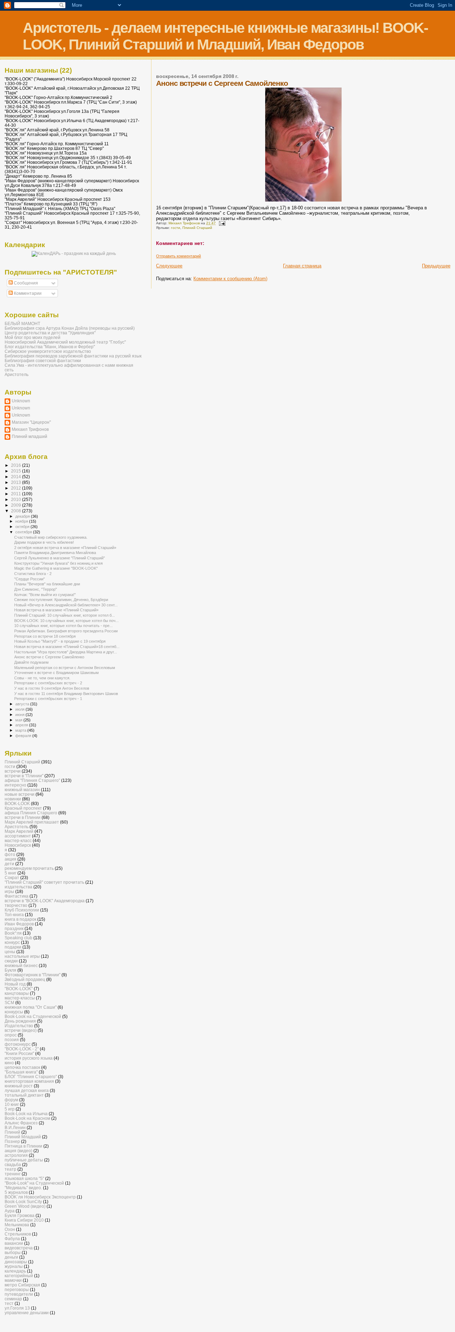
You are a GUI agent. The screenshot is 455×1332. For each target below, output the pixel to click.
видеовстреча (19, 1247)
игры (9, 891)
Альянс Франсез (21, 1123)
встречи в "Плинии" (24, 775)
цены (10, 951)
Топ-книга (14, 914)
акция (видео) (18, 1150)
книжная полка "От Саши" (31, 1007)
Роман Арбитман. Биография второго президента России (66, 631)
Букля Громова (19, 1215)
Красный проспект (23, 808)
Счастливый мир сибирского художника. (50, 537)
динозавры (16, 1261)
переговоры (17, 1289)
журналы (14, 1266)
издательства (18, 886)
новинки (13, 798)
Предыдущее (436, 265)
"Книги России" (19, 1053)
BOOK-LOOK (17, 803)
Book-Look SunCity (23, 1201)
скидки (11, 960)
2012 (16, 488)
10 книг (12, 1104)
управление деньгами (27, 1312)
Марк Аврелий (19, 831)
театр (10, 1169)
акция (10, 859)
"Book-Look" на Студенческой (34, 1183)
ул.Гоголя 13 (17, 1308)
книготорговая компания (29, 1081)
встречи (13, 771)
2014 (16, 476)
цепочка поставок (22, 1067)
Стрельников (18, 1234)
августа (22, 704)
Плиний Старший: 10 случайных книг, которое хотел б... (64, 615)
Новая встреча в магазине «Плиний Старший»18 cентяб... (66, 646)
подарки (13, 947)
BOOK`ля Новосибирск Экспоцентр (40, 1197)
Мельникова (17, 1224)
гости (175, 228)
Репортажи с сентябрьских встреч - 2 (48, 683)
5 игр (10, 1109)
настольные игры (22, 956)
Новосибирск (18, 845)
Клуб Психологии (22, 910)
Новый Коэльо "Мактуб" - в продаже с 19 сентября (60, 641)
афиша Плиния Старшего (31, 812)
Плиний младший (29, 436)
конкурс (12, 942)
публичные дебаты (24, 1160)
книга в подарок (20, 919)
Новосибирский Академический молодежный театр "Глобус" (65, 342)
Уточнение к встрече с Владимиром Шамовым (56, 672)
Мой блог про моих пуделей (32, 337)
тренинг (13, 1173)
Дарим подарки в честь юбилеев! (44, 542)
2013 (16, 482)
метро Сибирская (22, 1285)
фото (10, 854)
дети (9, 863)
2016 (16, 465)
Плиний (12, 1132)
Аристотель (16, 374)
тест (9, 1303)
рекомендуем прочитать (29, 868)
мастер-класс (18, 840)
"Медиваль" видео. (23, 1187)
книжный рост (19, 1085)
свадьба (13, 1164)
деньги (11, 1257)
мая (19, 720)
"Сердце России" (29, 579)
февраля (23, 735)
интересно (15, 785)
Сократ (12, 877)
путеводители (19, 1294)
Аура (10, 1210)
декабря (23, 516)
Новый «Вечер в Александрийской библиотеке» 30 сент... (66, 605)
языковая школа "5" (24, 1178)
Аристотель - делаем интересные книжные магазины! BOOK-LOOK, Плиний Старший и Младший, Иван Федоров (225, 36)
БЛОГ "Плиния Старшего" (31, 1076)
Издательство (19, 1025)
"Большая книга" (21, 1072)
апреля (22, 725)
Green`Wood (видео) (25, 1206)
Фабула (12, 1238)
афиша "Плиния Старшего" (32, 780)
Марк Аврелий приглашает (32, 822)
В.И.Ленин (15, 1127)
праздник (14, 928)
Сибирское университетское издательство (48, 351)
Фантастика (16, 896)
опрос (11, 1035)
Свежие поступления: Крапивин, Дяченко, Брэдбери (61, 599)
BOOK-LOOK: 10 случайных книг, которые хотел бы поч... (66, 620)
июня (20, 714)
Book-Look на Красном (27, 1118)
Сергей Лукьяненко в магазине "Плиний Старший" (59, 558)
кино (9, 1062)
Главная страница (302, 265)
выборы (13, 1252)
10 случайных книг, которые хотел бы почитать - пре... (63, 625)
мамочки (13, 1280)
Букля (10, 970)
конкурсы (14, 1011)
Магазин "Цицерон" (31, 422)
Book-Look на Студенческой (33, 1016)
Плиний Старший (197, 228)
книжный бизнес (21, 965)
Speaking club (18, 937)
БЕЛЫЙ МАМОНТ (22, 323)
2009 (16, 505)
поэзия (12, 1039)
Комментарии (27, 293)
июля (20, 709)
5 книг (10, 873)
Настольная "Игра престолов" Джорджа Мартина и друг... (65, 652)
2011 (16, 493)
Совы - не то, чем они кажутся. (42, 678)
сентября (24, 532)
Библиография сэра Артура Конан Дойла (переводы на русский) (70, 328)
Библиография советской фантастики (43, 360)
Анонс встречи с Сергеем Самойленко (49, 657)
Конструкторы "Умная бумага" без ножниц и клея (58, 563)
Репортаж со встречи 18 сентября (45, 636)
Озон (10, 1229)
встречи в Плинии (23, 817)
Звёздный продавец (25, 979)
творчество (16, 905)
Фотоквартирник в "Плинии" (32, 974)
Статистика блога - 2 (33, 573)
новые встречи (19, 794)
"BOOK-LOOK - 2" (22, 1048)
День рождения (20, 1021)
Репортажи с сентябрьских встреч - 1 (48, 698)
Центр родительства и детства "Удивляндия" (50, 332)
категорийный (19, 1275)
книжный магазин (22, 789)
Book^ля (13, 933)
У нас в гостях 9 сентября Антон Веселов (51, 688)
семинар (13, 1298)
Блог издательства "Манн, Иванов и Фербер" (50, 346)
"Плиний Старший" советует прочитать (44, 882)
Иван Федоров (19, 923)
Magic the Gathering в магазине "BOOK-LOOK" (56, 568)
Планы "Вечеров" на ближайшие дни (47, 584)
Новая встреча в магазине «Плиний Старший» (56, 610)
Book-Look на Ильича (26, 1113)
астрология (16, 1155)
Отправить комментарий (178, 256)
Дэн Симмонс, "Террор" (35, 589)
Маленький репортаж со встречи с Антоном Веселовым (64, 667)
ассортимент (18, 836)
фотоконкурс (18, 1044)
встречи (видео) (21, 1030)
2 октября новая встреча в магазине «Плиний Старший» (65, 547)
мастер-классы (20, 998)
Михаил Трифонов (30, 429)
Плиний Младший (23, 1136)
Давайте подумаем (31, 662)
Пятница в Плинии (23, 1146)
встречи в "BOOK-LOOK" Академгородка (45, 900)
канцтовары (17, 993)
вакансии (14, 1243)
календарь (15, 1271)
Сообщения (25, 283)
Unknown (21, 400)
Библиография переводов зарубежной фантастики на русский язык (73, 356)
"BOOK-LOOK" (19, 988)
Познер (12, 1141)
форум (11, 1099)
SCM (9, 1002)
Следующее (169, 265)
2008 (16, 510)
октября (23, 526)
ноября (22, 521)
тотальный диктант (24, 1095)
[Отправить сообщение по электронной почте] (221, 223)
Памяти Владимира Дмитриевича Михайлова (55, 552)
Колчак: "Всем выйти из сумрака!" (45, 594)
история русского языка (29, 1058)
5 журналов (16, 1192)
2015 (16, 471)
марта (21, 730)
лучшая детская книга (27, 1090)
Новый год (15, 984)
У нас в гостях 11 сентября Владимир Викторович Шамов (66, 693)
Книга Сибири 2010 (24, 1220)
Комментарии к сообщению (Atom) (230, 278)
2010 (16, 499)
